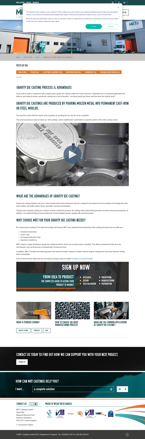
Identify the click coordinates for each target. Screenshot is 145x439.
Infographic (73, 72)
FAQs (35, 72)
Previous (37, 331)
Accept (93, 26)
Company (90, 72)
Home (18, 57)
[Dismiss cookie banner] (118, 8)
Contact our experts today (82, 259)
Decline (110, 26)
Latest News (28, 57)
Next (46, 331)
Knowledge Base (109, 72)
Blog (37, 57)
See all (19, 77)
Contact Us (22, 362)
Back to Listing (23, 331)
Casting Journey (52, 72)
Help (22, 72)
